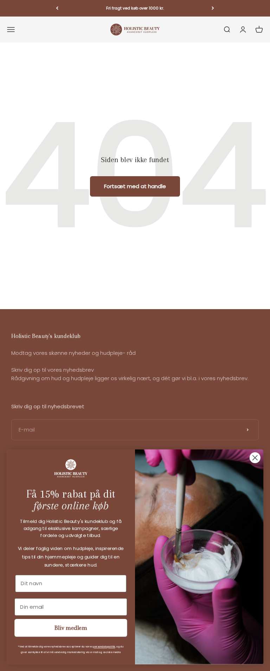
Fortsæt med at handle (135, 186)
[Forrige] (57, 8)
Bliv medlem (70, 628)
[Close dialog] (255, 458)
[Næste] (213, 8)
